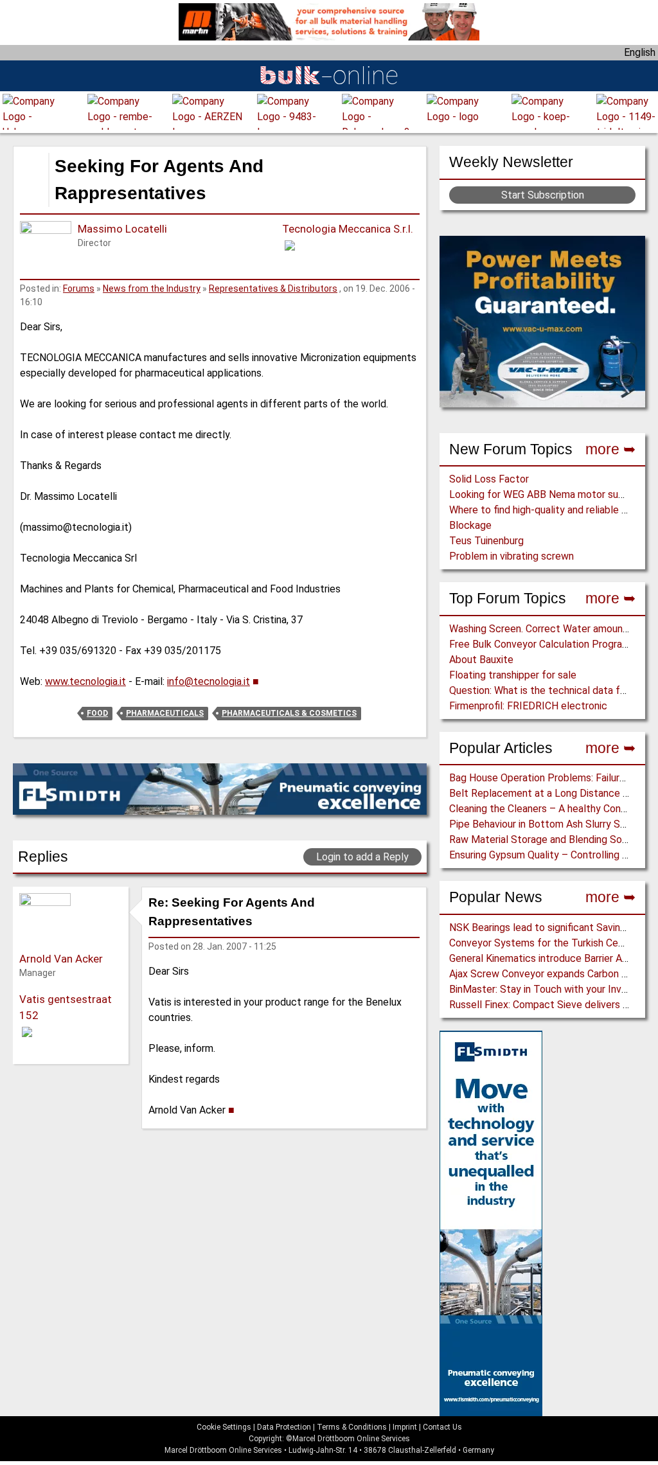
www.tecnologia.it (85, 681)
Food (97, 713)
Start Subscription (542, 195)
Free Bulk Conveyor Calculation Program (539, 644)
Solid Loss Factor (489, 479)
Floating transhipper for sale (512, 675)
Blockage (470, 525)
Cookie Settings (224, 1427)
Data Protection (284, 1427)
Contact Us (442, 1427)
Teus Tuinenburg (486, 541)
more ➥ (610, 449)
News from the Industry (151, 288)
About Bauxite (481, 659)
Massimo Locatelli (122, 228)
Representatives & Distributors (273, 288)
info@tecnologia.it (208, 681)
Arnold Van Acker (61, 958)
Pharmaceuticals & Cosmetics (289, 713)
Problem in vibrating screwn (511, 556)
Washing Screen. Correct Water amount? (540, 629)
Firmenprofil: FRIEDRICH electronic (528, 706)
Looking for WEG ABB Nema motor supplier (546, 494)
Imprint (405, 1427)
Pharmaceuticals (165, 713)
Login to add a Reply (362, 857)
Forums (78, 288)
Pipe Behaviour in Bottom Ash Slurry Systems (551, 824)
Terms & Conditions (352, 1427)
